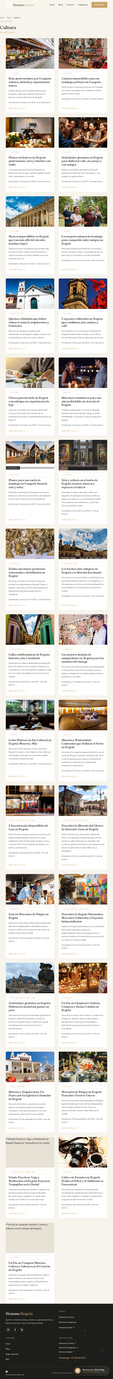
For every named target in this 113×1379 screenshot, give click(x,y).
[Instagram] (8, 1329)
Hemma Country (66, 1317)
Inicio (52, 4)
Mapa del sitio (12, 1354)
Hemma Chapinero (67, 1322)
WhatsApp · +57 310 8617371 (72, 1358)
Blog (60, 4)
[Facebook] (15, 1329)
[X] (22, 1329)
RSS (7, 1359)
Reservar (99, 5)
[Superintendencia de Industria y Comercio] (16, 1373)
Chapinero (83, 4)
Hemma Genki (66, 1351)
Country (70, 4)
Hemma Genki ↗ (67, 1327)
